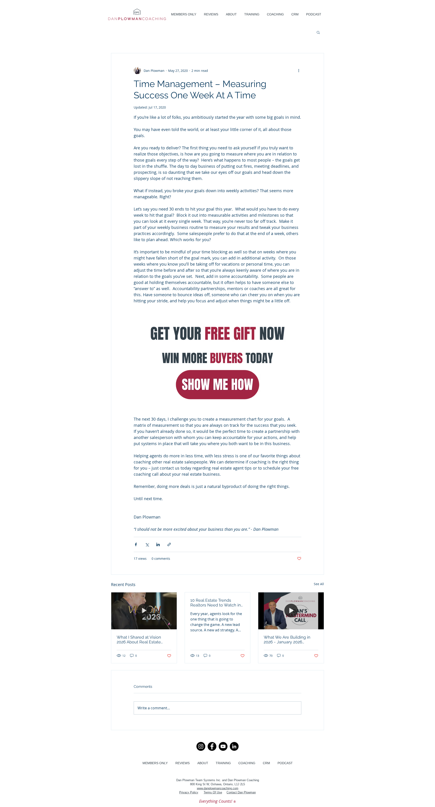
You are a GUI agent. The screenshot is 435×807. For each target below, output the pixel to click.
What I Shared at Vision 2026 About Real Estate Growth (139, 639)
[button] (231, 14)
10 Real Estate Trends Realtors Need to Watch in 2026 (215, 602)
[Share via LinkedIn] (158, 544)
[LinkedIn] (234, 746)
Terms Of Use (213, 792)
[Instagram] (200, 746)
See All (319, 584)
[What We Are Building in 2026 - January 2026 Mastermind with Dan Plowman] (291, 610)
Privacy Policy (188, 792)
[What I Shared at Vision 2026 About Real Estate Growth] (144, 610)
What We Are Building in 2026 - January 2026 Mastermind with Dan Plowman (287, 639)
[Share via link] (169, 544)
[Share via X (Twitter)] (147, 544)
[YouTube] (223, 746)
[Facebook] (212, 746)
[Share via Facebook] (136, 544)
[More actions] (298, 70)
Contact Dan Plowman (241, 792)
